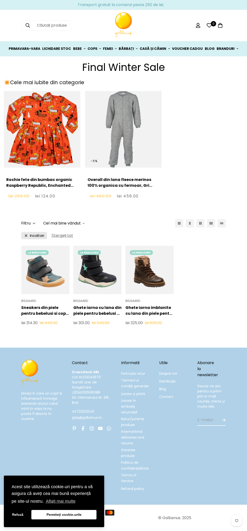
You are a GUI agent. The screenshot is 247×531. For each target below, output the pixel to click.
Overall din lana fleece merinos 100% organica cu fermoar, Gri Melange (119, 185)
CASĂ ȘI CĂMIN (153, 48)
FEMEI (108, 48)
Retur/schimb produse (132, 422)
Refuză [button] (17, 514)
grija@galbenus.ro (87, 417)
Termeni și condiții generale (135, 383)
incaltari (37, 235)
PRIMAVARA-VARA (24, 48)
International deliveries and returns (132, 437)
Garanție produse (128, 453)
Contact (166, 396)
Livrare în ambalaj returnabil (129, 406)
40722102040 (83, 411)
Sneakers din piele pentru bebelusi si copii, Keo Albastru (45, 310)
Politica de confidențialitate (135, 465)
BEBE (77, 48)
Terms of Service (129, 478)
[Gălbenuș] (123, 25)
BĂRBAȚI (126, 48)
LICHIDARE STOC (56, 48)
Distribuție (167, 381)
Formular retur (133, 373)
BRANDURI (225, 48)
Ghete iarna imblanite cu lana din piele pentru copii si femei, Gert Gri (149, 310)
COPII (92, 48)
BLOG (210, 48)
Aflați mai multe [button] (60, 501)
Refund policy (132, 488)
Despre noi (168, 373)
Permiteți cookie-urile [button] (64, 514)
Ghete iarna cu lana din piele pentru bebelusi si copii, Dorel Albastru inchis (97, 310)
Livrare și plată (133, 393)
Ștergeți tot (62, 235)
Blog (162, 389)
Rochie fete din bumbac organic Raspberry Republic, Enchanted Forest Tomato (39, 185)
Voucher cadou (187, 48)
